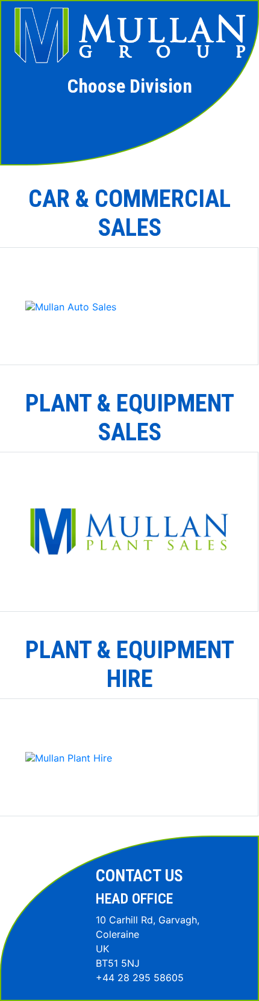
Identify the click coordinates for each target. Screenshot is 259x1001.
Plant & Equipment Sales (129, 417)
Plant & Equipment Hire (129, 664)
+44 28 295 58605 (140, 978)
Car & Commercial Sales (129, 213)
